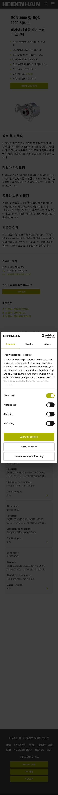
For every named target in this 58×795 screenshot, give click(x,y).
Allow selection (29, 446)
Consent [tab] (10, 344)
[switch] (50, 404)
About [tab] (47, 344)
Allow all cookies (29, 437)
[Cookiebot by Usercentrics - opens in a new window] (42, 336)
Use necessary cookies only (29, 456)
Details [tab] (29, 344)
